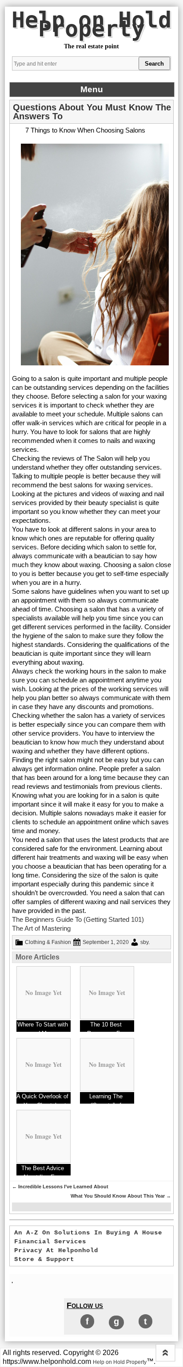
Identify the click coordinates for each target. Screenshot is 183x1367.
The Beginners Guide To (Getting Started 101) (78, 919)
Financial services (50, 1241)
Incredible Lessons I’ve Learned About (60, 1186)
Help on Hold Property (91, 24)
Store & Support (44, 1259)
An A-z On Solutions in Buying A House (88, 1232)
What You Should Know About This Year (121, 1196)
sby (144, 942)
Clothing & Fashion (48, 942)
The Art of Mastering (41, 928)
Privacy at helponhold (56, 1250)
